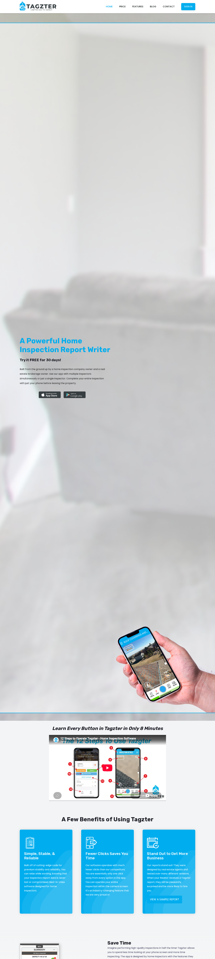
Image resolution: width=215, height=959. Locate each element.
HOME (109, 6)
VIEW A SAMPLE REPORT (164, 899)
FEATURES (137, 6)
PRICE (122, 6)
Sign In (188, 6)
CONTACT (169, 6)
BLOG (153, 6)
